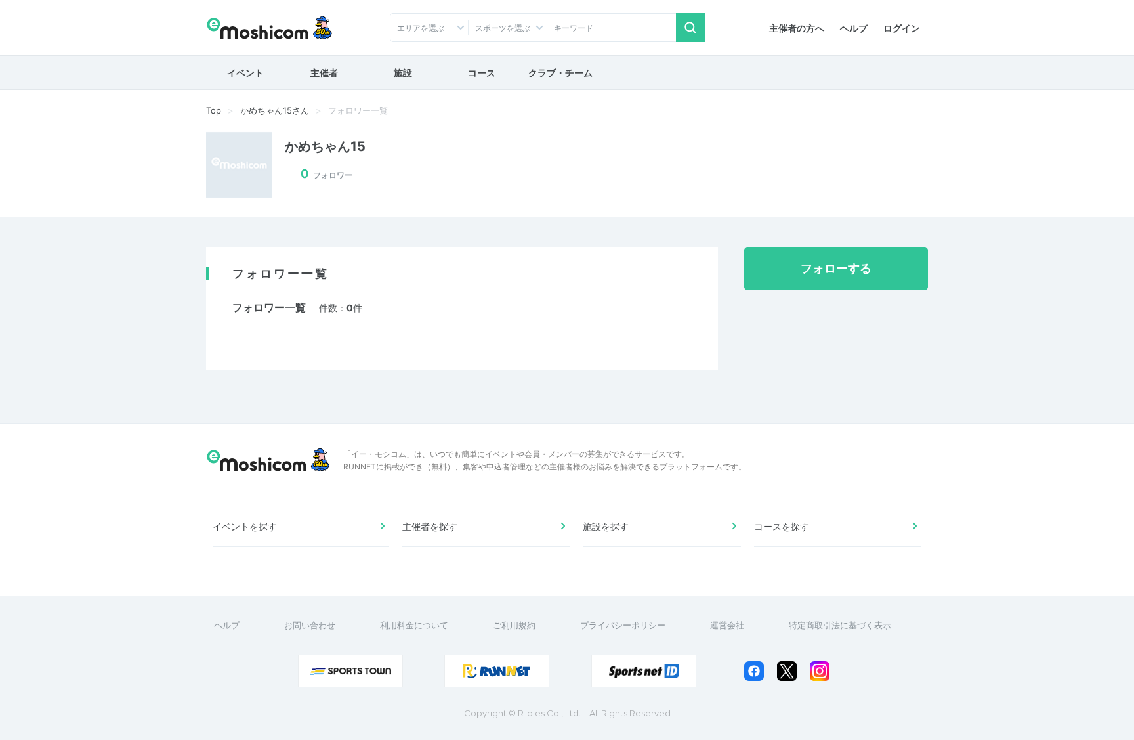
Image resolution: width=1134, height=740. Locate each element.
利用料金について (414, 625)
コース (481, 72)
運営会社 (727, 625)
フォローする (836, 268)
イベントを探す (245, 526)
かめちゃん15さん (274, 110)
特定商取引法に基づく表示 (840, 625)
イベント (245, 72)
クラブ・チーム (560, 72)
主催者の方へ (796, 27)
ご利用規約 (514, 625)
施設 (403, 72)
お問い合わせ (309, 625)
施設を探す (606, 526)
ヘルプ (854, 27)
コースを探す (781, 526)
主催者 (324, 72)
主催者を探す (429, 526)
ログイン (901, 27)
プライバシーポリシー (622, 625)
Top (213, 110)
